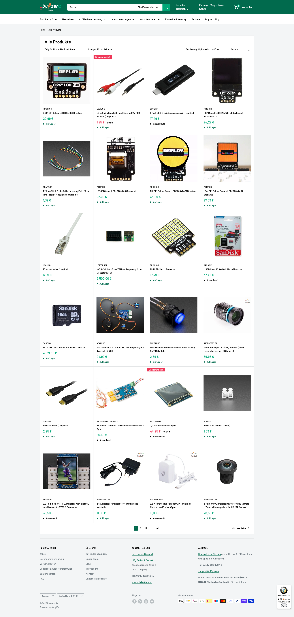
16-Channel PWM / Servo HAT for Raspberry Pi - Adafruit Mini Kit (120, 349)
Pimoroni (47, 109)
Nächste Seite (239, 528)
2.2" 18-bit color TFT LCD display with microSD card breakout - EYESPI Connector (66, 505)
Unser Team (92, 558)
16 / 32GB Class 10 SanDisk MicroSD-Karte (64, 347)
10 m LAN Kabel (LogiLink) (56, 269)
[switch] (284, 605)
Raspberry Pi (46, 19)
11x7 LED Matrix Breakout (162, 269)
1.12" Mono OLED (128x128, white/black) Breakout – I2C (223, 115)
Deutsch (45, 596)
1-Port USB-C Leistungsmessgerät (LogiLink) (172, 113)
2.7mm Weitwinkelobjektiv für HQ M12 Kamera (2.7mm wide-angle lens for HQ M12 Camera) (226, 505)
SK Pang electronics (107, 421)
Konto (202, 8)
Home (42, 29)
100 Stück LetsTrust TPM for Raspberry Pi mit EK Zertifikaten (119, 271)
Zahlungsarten (48, 573)
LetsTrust (102, 265)
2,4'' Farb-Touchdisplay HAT (164, 425)
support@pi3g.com (142, 581)
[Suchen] (166, 7)
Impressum (92, 568)
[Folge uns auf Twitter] (140, 601)
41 (157, 528)
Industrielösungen (121, 19)
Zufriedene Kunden (96, 553)
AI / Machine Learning (90, 19)
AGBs (43, 553)
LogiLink (101, 109)
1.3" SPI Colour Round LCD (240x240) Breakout (173, 191)
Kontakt (90, 573)
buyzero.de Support (142, 553)
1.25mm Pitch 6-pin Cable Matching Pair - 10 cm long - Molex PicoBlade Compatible (66, 193)
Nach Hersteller (147, 19)
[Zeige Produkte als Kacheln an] (243, 49)
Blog (88, 563)
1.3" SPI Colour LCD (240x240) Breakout (116, 191)
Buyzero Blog (212, 19)
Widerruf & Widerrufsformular (56, 568)
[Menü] (289, 587)
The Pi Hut (155, 343)
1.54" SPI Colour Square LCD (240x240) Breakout (223, 193)
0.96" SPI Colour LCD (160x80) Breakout (63, 113)
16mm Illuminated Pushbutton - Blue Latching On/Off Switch (172, 349)
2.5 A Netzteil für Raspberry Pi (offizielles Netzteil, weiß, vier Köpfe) (170, 505)
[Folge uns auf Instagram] (146, 601)
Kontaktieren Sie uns (209, 553)
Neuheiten (68, 19)
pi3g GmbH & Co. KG (142, 560)
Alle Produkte (55, 29)
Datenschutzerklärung (52, 558)
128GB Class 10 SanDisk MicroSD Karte (223, 269)
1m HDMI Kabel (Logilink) (55, 425)
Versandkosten (48, 563)
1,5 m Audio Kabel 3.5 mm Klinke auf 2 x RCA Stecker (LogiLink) (118, 115)
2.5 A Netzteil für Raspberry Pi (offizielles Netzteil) (117, 505)
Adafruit (47, 187)
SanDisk (208, 265)
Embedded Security (175, 19)
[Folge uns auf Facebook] (134, 601)
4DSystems (155, 421)
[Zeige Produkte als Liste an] (248, 49)
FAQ (42, 578)
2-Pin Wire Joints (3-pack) (217, 425)
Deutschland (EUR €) (68, 596)
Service (196, 19)
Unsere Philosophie (96, 578)
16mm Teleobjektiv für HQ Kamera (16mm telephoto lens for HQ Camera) (224, 349)
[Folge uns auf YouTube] (152, 601)
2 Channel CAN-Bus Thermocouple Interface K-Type (120, 427)
